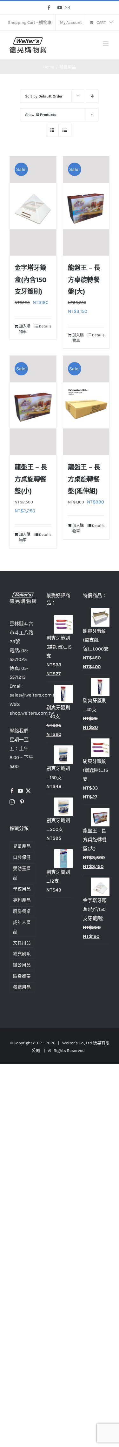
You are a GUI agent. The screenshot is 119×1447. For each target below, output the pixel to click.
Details (45, 326)
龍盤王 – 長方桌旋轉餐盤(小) (31, 479)
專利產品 (22, 900)
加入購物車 (24, 329)
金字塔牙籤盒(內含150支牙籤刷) (31, 279)
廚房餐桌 (22, 911)
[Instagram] (12, 801)
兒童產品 (22, 846)
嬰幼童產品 (22, 873)
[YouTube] (20, 790)
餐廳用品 (22, 987)
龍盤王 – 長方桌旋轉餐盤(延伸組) (84, 479)
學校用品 (22, 889)
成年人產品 (22, 927)
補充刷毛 (22, 954)
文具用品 (22, 942)
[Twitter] (28, 790)
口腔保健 (22, 857)
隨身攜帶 (22, 976)
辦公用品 (22, 965)
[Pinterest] (21, 801)
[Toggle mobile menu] (106, 43)
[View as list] (65, 130)
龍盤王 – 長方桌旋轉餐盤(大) (84, 279)
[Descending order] (92, 96)
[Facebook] (12, 790)
